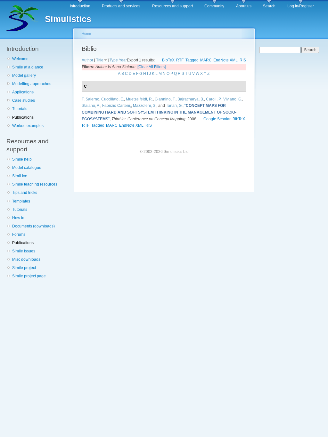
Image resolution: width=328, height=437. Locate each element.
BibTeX (168, 60)
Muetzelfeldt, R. (139, 99)
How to (18, 218)
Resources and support (172, 6)
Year (123, 60)
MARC (206, 60)
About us (243, 6)
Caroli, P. (213, 99)
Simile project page (29, 276)
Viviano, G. (232, 99)
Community (214, 6)
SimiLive (19, 176)
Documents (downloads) (33, 226)
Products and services (121, 6)
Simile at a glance (27, 67)
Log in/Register (300, 6)
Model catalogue (26, 167)
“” (159, 112)
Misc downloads (26, 259)
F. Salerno (90, 99)
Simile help (22, 159)
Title (99, 60)
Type (114, 60)
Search (269, 6)
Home (86, 34)
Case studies (23, 100)
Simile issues (23, 251)
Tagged (192, 60)
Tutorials (19, 109)
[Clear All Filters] (151, 67)
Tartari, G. (174, 105)
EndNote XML (225, 60)
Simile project (24, 268)
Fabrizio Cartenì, (116, 105)
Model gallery (24, 75)
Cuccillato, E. (112, 99)
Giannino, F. (165, 99)
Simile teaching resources (34, 184)
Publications (23, 117)
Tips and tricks (24, 192)
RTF (180, 60)
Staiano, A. (91, 105)
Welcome (20, 59)
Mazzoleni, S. (144, 105)
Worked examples (28, 125)
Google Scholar (217, 119)
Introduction (80, 6)
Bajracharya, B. (190, 99)
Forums (18, 234)
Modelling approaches (31, 84)
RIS (243, 60)
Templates (21, 201)
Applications (23, 92)
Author (87, 60)
